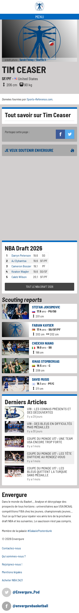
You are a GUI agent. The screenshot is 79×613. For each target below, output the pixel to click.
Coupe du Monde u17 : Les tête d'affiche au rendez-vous (49, 455)
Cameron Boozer (21, 266)
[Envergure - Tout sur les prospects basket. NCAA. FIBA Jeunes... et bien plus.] (39, 6)
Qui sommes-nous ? (14, 556)
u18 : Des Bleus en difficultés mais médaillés (49, 425)
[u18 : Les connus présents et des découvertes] (14, 412)
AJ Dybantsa (19, 261)
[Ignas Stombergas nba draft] (15, 365)
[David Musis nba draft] (15, 383)
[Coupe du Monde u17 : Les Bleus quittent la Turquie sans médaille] (14, 471)
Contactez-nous (11, 548)
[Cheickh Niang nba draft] (15, 347)
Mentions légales (12, 572)
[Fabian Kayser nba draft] (15, 329)
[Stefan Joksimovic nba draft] (15, 311)
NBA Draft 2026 (23, 248)
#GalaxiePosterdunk (39, 531)
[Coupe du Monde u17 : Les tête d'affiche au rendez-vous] (14, 456)
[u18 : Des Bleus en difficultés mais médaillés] (14, 426)
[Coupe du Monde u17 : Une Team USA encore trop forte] (14, 441)
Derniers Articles (26, 401)
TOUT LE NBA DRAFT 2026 (39, 286)
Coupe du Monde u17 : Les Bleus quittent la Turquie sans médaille (47, 471)
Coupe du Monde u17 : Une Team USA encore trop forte (50, 440)
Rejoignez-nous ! (12, 564)
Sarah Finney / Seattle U (33, 59)
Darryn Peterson (21, 255)
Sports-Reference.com (39, 99)
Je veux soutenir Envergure (29, 150)
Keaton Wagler (20, 271)
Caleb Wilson (19, 277)
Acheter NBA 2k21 (12, 580)
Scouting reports (22, 299)
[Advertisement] (39, 198)
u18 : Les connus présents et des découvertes (49, 410)
